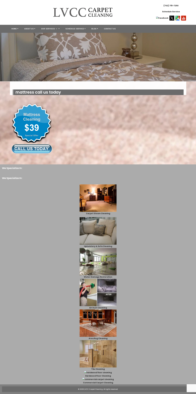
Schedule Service (171, 11)
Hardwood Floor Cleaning (98, 376)
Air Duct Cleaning (98, 307)
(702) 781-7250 (171, 5)
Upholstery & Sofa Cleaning (98, 246)
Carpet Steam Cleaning (98, 213)
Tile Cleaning (98, 369)
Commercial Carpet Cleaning (98, 382)
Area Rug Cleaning (98, 338)
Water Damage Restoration (98, 277)
